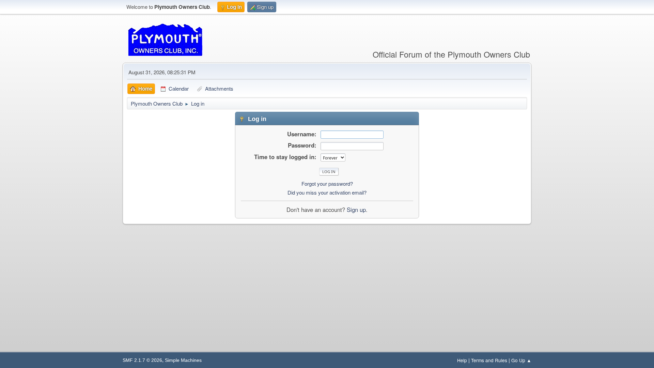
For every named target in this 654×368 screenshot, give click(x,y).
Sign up (356, 209)
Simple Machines (183, 360)
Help (462, 360)
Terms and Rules (489, 360)
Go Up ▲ (521, 360)
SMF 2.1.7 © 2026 (142, 360)
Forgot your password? (327, 183)
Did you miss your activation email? (327, 192)
